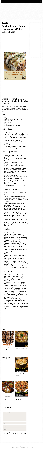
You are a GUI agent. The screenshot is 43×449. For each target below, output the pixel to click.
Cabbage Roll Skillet (7, 399)
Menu (3, 1)
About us (17, 447)
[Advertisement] (21, 12)
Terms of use (22, 447)
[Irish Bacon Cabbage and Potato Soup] (21, 339)
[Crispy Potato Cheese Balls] (8, 363)
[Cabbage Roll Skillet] (8, 389)
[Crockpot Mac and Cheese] (21, 364)
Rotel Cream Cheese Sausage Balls (20, 398)
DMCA (28, 447)
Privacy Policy (11, 447)
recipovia (30, 446)
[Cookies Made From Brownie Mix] (8, 339)
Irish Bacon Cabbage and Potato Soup (21, 349)
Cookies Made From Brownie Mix (7, 350)
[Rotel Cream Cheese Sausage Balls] (21, 388)
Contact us (32, 447)
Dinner (6, 22)
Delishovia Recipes (14, 446)
